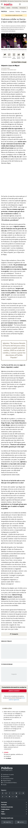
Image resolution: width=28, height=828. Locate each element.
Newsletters (6, 776)
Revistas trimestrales (7, 807)
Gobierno (11, 11)
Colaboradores (5, 809)
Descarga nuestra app (7, 818)
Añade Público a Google (19, 62)
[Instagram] (19, 793)
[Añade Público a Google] (2, 793)
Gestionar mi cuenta (8, 774)
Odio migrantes (11, 1)
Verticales (4, 804)
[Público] (11, 4)
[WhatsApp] (12, 796)
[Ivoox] (16, 796)
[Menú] (2, 4)
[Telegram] (6, 796)
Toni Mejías (8, 758)
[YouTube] (23, 793)
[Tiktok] (2, 796)
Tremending (15, 7)
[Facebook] (9, 793)
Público (7, 768)
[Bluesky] (16, 793)
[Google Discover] (6, 793)
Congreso (23, 11)
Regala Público (7, 780)
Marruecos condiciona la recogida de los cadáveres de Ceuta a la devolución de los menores (14, 736)
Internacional (23, 7)
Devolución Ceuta (18, 1)
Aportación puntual (8, 778)
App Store (21, 822)
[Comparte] (5, 54)
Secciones (4, 802)
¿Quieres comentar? (14, 690)
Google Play (8, 822)
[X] (12, 793)
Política (3, 7)
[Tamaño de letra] (18, 54)
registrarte (16, 699)
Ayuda (4, 784)
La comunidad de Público (10, 782)
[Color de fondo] (23, 54)
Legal (2, 811)
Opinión (8, 7)
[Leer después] (14, 54)
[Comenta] (9, 54)
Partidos (18, 11)
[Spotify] (9, 796)
